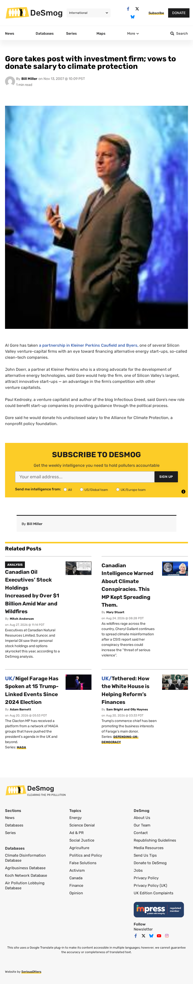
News (10, 817)
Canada (75, 878)
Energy (75, 817)
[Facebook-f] (128, 9)
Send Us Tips (145, 855)
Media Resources (149, 848)
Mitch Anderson (22, 618)
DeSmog (46, 13)
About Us (142, 817)
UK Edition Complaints (153, 893)
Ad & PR (76, 833)
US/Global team (96, 489)
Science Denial (82, 825)
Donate (178, 13)
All (70, 489)
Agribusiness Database (25, 868)
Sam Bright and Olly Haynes (127, 709)
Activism (77, 870)
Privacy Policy (146, 878)
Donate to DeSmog (150, 863)
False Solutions (82, 863)
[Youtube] (159, 936)
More (131, 33)
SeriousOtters (31, 971)
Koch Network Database (26, 875)
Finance (76, 885)
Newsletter (143, 929)
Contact (141, 833)
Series (10, 833)
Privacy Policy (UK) (150, 885)
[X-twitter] (137, 9)
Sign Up (166, 477)
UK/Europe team (133, 489)
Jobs (138, 870)
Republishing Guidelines (155, 840)
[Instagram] (167, 936)
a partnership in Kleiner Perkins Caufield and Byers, (88, 345)
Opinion (76, 893)
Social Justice (81, 840)
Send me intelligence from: (38, 489)
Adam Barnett (20, 709)
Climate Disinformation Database (25, 858)
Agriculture (79, 848)
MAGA (21, 747)
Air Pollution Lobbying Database (24, 885)
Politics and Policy (85, 855)
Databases (14, 825)
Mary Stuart (115, 612)
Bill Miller (29, 79)
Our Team (142, 825)
